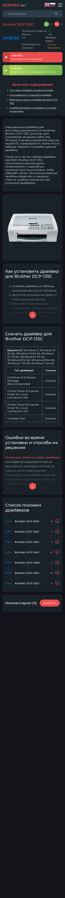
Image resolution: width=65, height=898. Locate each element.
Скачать (50, 380)
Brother (52, 44)
